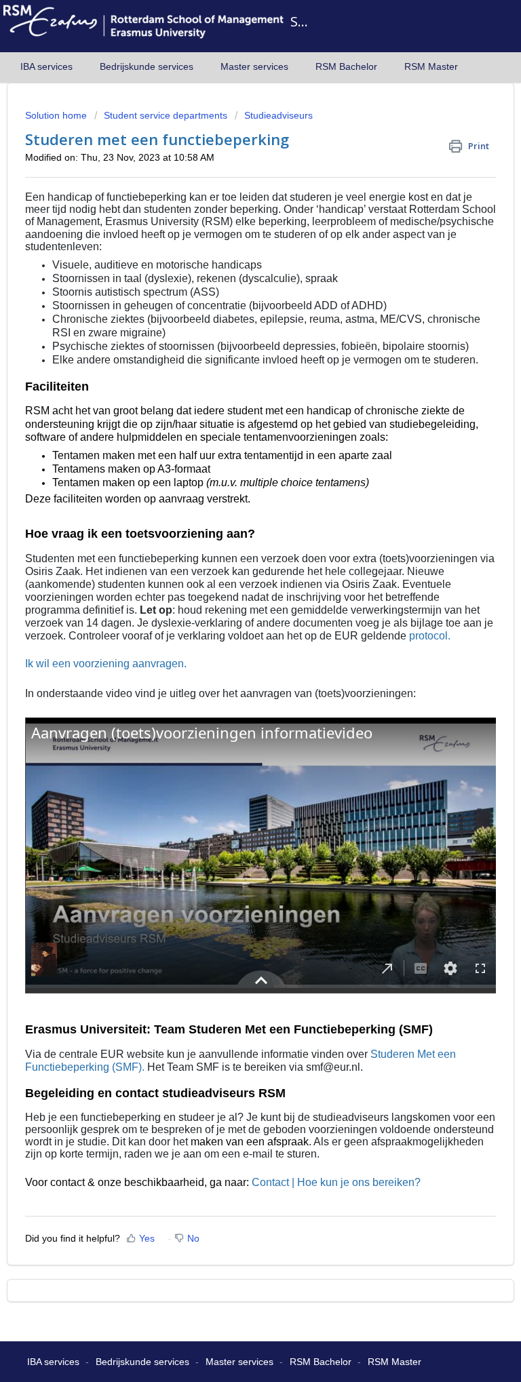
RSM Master (431, 66)
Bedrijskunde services (146, 66)
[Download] (235, 695)
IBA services (46, 66)
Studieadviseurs (278, 115)
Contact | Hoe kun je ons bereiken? (336, 1182)
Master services (254, 66)
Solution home (57, 115)
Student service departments (165, 115)
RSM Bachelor (346, 66)
